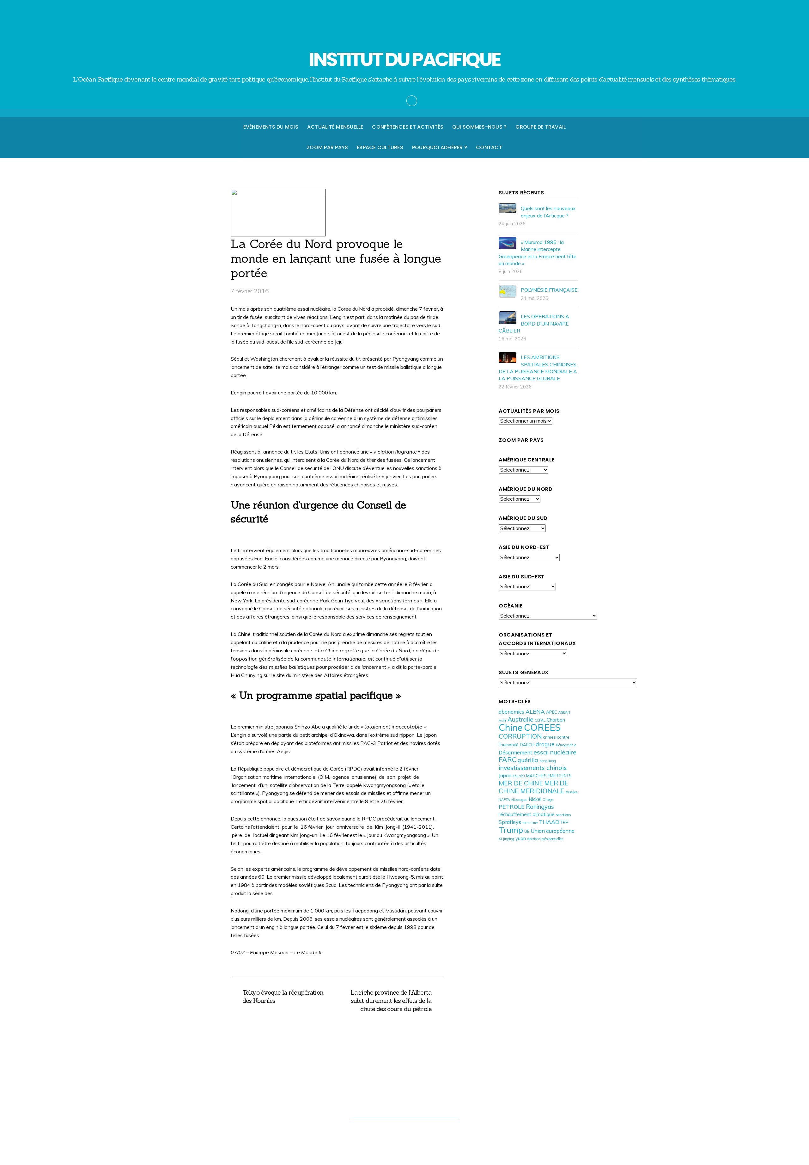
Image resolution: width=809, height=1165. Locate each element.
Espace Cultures (380, 147)
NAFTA (504, 799)
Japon (505, 775)
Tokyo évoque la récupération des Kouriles (282, 996)
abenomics (511, 711)
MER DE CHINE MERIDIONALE (533, 787)
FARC (507, 759)
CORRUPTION (520, 736)
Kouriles (519, 776)
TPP (565, 822)
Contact (489, 147)
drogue (545, 744)
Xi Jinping (506, 839)
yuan (520, 838)
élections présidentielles (545, 839)
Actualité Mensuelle (335, 127)
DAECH (527, 744)
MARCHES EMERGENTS (549, 775)
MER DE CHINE (521, 783)
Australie (520, 719)
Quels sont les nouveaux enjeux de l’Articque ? (548, 211)
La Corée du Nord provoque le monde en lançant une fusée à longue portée (336, 258)
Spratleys (510, 822)
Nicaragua (519, 799)
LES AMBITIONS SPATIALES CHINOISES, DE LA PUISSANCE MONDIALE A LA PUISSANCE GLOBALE (538, 367)
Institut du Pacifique (401, 1130)
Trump (511, 830)
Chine (511, 727)
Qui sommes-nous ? (479, 127)
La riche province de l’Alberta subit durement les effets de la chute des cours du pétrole (387, 1001)
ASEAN (564, 712)
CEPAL (540, 720)
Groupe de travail (540, 127)
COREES (542, 727)
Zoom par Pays (327, 147)
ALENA (535, 711)
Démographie (566, 745)
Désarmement (515, 752)
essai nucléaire (554, 752)
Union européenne (553, 830)
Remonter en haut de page (405, 1104)
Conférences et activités (407, 127)
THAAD (549, 821)
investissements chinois (533, 768)
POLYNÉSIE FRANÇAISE (549, 290)
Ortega (548, 799)
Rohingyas (540, 806)
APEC (551, 712)
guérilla (528, 759)
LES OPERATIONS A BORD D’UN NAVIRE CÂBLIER (534, 323)
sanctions (563, 815)
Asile (502, 720)
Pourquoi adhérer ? (439, 147)
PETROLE (512, 806)
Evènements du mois (270, 127)
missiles (571, 792)
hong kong (547, 761)
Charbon (556, 720)
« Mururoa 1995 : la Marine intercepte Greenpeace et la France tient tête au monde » (537, 252)
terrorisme (530, 822)
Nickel (535, 799)
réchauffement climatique (527, 814)
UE (526, 831)
